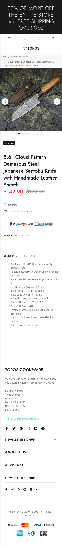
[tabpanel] (31, 99)
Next (57, 101)
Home (4, 57)
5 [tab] (28, 134)
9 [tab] (38, 134)
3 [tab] (24, 134)
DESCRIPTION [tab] (11, 256)
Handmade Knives (19, 57)
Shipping (13, 205)
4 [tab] (26, 134)
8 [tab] (36, 134)
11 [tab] (43, 134)
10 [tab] (41, 134)
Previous (5, 101)
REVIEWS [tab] (29, 256)
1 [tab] (19, 134)
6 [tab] (31, 134)
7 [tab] (33, 134)
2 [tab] (21, 134)
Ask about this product (20, 211)
